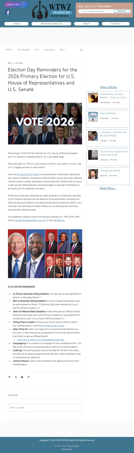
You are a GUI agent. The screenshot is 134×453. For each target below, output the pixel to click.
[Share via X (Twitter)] (15, 377)
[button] (51, 24)
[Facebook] (7, 12)
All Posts (8, 49)
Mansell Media (73, 446)
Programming (49, 49)
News (37, 49)
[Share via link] (28, 377)
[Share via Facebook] (9, 377)
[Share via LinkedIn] (22, 377)
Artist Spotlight (24, 49)
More (62, 49)
